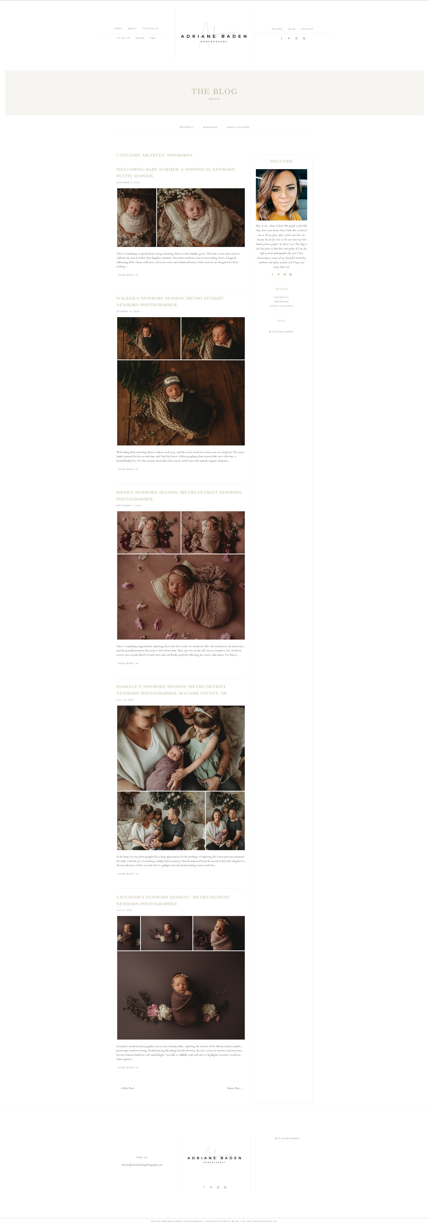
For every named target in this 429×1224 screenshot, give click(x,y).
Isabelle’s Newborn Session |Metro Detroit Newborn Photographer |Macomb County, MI (171, 690)
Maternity (186, 127)
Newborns (210, 127)
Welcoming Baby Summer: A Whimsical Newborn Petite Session (175, 173)
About (132, 29)
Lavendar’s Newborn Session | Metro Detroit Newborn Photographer (173, 900)
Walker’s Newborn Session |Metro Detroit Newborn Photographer (170, 301)
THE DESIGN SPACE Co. (262, 1221)
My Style (123, 38)
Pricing (277, 29)
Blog (292, 29)
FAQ (153, 38)
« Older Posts (127, 1088)
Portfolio (150, 29)
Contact (307, 29)
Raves (140, 38)
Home (118, 29)
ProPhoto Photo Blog (223, 1221)
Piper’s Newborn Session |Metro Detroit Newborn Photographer (179, 496)
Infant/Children (238, 127)
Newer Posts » (234, 1088)
